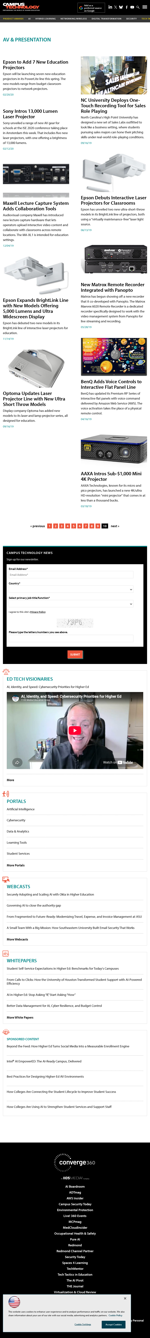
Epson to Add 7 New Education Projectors (35, 64)
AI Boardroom (75, 1186)
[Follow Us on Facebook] (126, 7)
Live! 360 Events (75, 1216)
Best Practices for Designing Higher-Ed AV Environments (45, 1077)
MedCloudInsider (75, 1227)
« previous (37, 526)
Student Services (18, 853)
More (10, 780)
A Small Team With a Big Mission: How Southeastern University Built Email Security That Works (70, 928)
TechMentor (75, 1268)
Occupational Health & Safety (75, 1233)
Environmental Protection (75, 1210)
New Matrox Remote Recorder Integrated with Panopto (113, 287)
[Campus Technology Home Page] (21, 6)
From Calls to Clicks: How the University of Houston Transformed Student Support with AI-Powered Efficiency (74, 982)
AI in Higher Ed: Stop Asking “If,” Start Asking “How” (41, 995)
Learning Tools (17, 842)
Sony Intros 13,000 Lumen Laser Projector (30, 114)
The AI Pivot (75, 1280)
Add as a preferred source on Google (93, 8)
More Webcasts (17, 939)
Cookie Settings (83, 1324)
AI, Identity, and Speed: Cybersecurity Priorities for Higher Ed (48, 687)
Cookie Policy (115, 1315)
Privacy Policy (38, 612)
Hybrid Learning (45, 18)
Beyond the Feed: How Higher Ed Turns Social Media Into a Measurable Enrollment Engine (68, 1046)
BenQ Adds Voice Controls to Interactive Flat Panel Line (111, 384)
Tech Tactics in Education (75, 1274)
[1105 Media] (75, 1178)
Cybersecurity (16, 820)
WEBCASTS (18, 886)
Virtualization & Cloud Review (75, 1292)
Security (131, 18)
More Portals (16, 865)
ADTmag (75, 1192)
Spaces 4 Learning (75, 1263)
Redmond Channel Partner (75, 1251)
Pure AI (75, 1239)
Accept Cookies (114, 1324)
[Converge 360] (75, 1163)
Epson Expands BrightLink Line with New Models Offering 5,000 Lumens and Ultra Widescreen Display (35, 308)
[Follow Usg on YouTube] (132, 7)
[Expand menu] (145, 8)
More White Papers (20, 1017)
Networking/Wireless (74, 18)
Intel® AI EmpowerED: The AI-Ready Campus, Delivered (44, 1061)
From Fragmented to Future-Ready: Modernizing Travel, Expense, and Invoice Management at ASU (74, 916)
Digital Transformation (106, 18)
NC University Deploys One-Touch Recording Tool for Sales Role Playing (113, 105)
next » (115, 526)
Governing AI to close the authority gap (34, 905)
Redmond (75, 1245)
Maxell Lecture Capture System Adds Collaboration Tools (36, 206)
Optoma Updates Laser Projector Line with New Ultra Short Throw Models (34, 398)
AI (29, 18)
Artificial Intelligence (21, 809)
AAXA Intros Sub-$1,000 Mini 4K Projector (111, 476)
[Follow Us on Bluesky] (121, 7)
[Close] (125, 1298)
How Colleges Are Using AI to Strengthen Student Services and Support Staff (59, 1107)
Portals (16, 801)
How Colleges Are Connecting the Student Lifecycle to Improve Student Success (61, 1092)
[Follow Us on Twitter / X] (115, 7)
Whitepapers (22, 960)
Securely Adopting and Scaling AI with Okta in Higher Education (50, 894)
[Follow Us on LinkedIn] (110, 7)
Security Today (75, 1257)
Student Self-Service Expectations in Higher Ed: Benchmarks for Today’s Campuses (63, 968)
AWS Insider (75, 1198)
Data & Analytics (18, 831)
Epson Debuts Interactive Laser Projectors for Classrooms (114, 200)
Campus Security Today (75, 1204)
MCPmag (75, 1222)
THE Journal (75, 1286)
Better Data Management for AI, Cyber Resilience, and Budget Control (54, 1006)
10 (105, 526)
